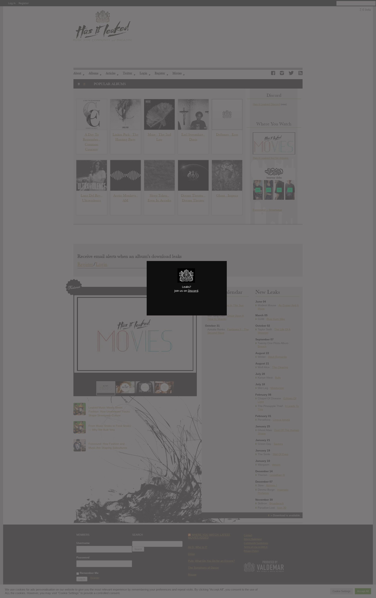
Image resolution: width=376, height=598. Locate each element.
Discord (193, 291)
